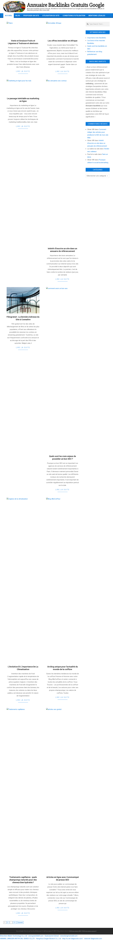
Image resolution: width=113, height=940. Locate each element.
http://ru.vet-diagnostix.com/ (72, 939)
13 (15, 922)
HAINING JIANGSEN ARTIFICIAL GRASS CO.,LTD (17, 939)
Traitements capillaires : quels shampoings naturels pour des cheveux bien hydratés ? (23, 880)
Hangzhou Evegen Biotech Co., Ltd (48, 939)
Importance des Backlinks (96, 38)
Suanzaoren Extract (52, 936)
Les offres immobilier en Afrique (62, 41)
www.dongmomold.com (68, 936)
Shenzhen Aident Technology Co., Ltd (13, 936)
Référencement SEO (75, 931)
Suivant (20, 922)
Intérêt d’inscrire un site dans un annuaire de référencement (97, 143)
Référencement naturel (89, 931)
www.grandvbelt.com (35, 936)
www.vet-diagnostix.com (93, 939)
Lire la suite (23, 71)
